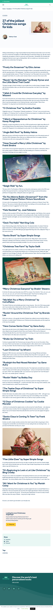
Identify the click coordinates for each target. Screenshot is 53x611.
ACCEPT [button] (33, 608)
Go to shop (6, 1)
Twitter (7, 541)
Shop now (11, 524)
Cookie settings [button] (24, 608)
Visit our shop (15, 582)
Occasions (9, 8)
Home (4, 8)
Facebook (8, 539)
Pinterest (8, 543)
